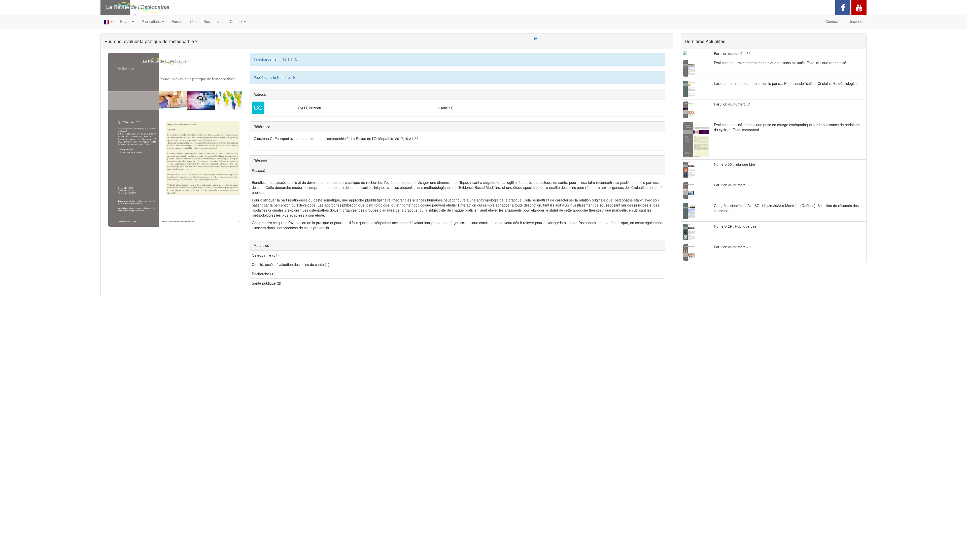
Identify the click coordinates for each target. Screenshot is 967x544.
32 (749, 53)
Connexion (834, 21)
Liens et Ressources (206, 21)
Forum (177, 21)
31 (749, 104)
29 (749, 246)
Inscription (858, 21)
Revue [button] (125, 21)
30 (749, 184)
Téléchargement (267, 59)
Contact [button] (236, 21)
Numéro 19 (286, 77)
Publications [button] (152, 21)
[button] (108, 21)
